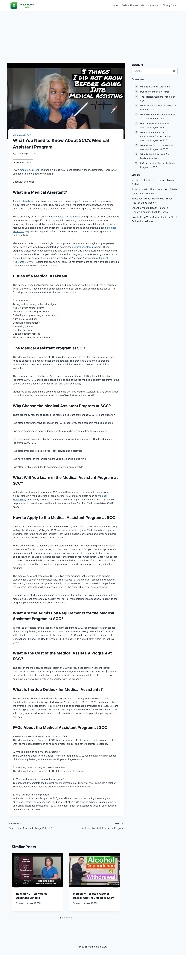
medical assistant (29, 170)
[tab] (60, 917)
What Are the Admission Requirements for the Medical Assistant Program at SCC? (155, 136)
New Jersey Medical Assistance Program (101, 826)
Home (115, 5)
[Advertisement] (93, 31)
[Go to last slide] (16, 884)
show (28, 162)
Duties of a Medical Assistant (155, 91)
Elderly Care (169, 5)
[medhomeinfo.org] (22, 5)
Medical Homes (129, 5)
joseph (18, 153)
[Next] (115, 884)
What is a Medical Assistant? (155, 86)
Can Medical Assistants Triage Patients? (30, 826)
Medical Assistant (150, 5)
